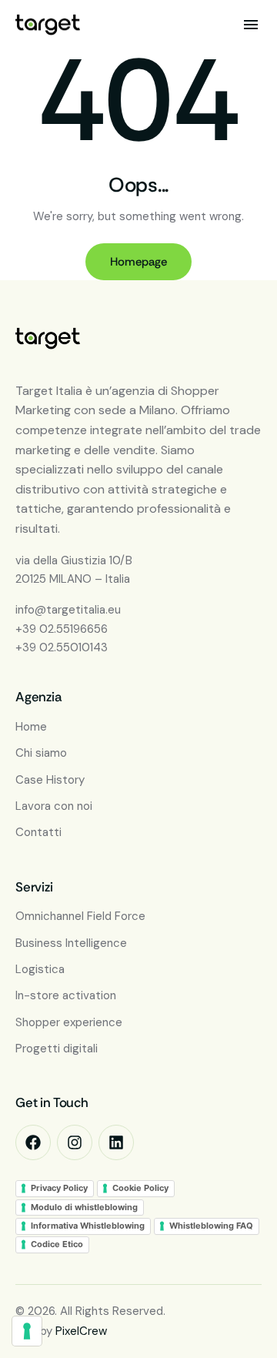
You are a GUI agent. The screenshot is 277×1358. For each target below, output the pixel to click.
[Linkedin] (116, 1142)
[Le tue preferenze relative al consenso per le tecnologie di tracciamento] (27, 1331)
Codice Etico (57, 1244)
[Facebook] (33, 1142)
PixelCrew (81, 1331)
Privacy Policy (59, 1187)
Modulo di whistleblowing (84, 1207)
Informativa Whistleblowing (88, 1225)
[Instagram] (74, 1142)
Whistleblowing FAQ (211, 1225)
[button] (251, 24)
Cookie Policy (140, 1187)
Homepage (138, 261)
